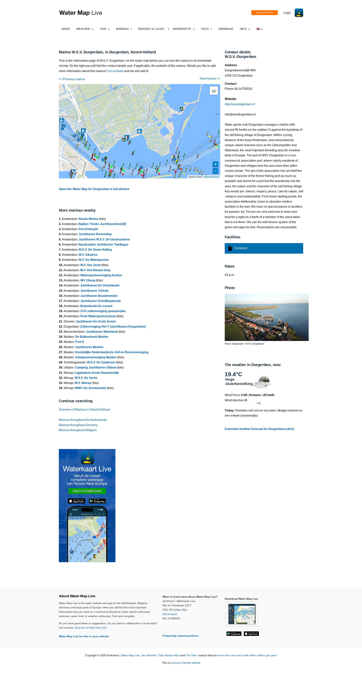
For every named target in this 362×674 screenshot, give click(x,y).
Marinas (123, 28)
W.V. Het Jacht (90, 265)
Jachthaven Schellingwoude (100, 300)
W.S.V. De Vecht (86, 377)
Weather (83, 28)
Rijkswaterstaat (211, 176)
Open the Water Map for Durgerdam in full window (94, 189)
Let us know (115, 71)
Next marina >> (210, 78)
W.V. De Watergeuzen (94, 259)
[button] (71, 178)
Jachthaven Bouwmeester (99, 295)
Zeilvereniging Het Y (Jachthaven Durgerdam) (113, 326)
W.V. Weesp (83, 383)
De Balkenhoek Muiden (91, 336)
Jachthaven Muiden (89, 347)
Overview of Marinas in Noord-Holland (84, 409)
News (66, 28)
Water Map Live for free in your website (84, 636)
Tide (103, 28)
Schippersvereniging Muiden (96, 357)
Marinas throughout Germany (78, 425)
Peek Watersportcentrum (98, 316)
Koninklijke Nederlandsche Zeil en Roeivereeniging (111, 352)
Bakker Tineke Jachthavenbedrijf (102, 224)
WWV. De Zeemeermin (90, 388)
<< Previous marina (72, 79)
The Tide (191, 655)
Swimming (225, 28)
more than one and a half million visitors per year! (247, 655)
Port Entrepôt (88, 229)
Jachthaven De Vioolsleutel (99, 285)
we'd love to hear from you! (90, 627)
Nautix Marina (88, 218)
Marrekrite (182, 28)
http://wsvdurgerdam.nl (240, 104)
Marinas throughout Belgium (78, 430)
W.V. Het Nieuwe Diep (95, 270)
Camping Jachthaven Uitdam (95, 367)
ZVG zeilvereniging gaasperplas (103, 311)
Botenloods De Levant (96, 306)
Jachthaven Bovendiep (95, 234)
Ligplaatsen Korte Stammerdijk (97, 372)
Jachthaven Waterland (102, 331)
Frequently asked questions (181, 635)
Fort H (79, 341)
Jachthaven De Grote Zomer (96, 321)
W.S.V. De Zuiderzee (101, 362)
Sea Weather (149, 655)
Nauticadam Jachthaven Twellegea (103, 244)
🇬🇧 (258, 28)
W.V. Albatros (88, 254)
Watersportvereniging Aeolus (101, 275)
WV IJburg (87, 280)
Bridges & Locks (151, 28)
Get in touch (170, 614)
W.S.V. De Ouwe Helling (95, 249)
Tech (205, 28)
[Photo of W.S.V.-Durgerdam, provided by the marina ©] (267, 317)
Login (287, 12)
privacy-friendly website (186, 662)
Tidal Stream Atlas (169, 655)
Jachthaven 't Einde (94, 290)
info (244, 28)
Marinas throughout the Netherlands (83, 419)
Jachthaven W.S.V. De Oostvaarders (104, 239)
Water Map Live (130, 655)
